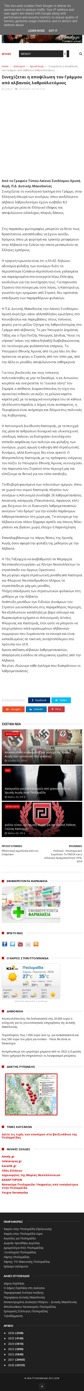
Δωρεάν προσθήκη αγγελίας (22, 1243)
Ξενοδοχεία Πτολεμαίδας (20, 1252)
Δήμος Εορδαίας (14, 1283)
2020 (11, 1365)
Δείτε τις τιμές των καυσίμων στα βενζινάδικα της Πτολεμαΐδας (39, 1135)
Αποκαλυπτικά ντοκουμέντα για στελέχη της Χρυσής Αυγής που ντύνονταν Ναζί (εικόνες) (38, 754)
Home (5, 66)
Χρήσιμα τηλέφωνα (16, 1266)
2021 (11, 1359)
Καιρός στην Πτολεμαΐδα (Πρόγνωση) (28, 1229)
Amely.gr (8, 1156)
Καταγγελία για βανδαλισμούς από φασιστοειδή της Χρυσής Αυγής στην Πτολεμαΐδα (38, 790)
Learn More (36, 30)
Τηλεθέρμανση (13, 1316)
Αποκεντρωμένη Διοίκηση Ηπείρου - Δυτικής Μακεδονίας (40, 1302)
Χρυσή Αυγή (37, 66)
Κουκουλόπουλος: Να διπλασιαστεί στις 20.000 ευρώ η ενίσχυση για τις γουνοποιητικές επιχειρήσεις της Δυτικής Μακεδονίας (38, 1023)
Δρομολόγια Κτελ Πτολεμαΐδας (23, 1248)
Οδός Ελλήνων (12, 1170)
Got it (53, 30)
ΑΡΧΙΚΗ (6, 54)
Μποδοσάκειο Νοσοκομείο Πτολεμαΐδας (30, 1307)
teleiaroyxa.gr (12, 1161)
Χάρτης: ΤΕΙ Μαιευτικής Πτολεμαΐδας (27, 1261)
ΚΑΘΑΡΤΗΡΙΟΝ (12, 1180)
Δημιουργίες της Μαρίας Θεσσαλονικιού (31, 1175)
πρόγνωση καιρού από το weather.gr (31, 1001)
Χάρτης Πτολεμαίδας (16, 1257)
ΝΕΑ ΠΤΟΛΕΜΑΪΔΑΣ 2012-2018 (43, 1378)
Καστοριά (19, 66)
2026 (11, 1333)
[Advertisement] (42, 133)
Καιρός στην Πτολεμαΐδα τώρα (23, 1233)
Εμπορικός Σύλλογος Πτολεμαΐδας (26, 1311)
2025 (11, 1338)
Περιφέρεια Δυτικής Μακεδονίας (24, 1297)
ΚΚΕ (8, 770)
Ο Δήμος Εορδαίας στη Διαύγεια (24, 1288)
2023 (11, 1349)
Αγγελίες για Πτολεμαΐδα (20, 1238)
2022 (11, 1354)
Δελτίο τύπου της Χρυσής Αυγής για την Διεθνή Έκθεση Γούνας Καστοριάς (40, 827)
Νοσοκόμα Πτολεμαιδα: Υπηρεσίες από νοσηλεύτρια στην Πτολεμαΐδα (40, 1186)
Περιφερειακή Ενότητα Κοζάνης (24, 1292)
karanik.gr (9, 1166)
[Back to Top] (42, 1386)
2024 (11, 1344)
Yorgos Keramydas (15, 1192)
